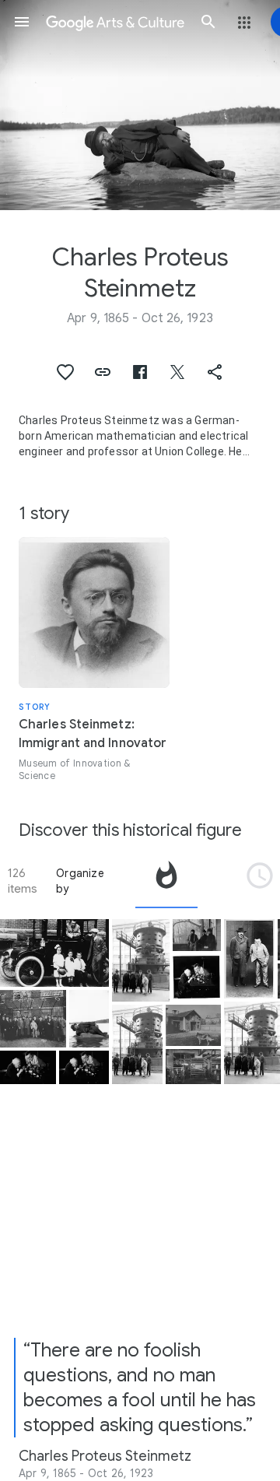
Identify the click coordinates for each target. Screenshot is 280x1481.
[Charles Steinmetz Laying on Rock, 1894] (89, 1019)
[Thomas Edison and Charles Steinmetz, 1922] (28, 1067)
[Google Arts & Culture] (115, 22)
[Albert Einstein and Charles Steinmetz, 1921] (249, 958)
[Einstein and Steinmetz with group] (33, 1019)
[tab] (166, 881)
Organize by (80, 881)
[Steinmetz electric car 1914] (54, 953)
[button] (21, 21)
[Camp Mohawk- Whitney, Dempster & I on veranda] (197, 935)
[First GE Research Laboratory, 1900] (193, 1025)
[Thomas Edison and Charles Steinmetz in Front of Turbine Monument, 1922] (141, 960)
